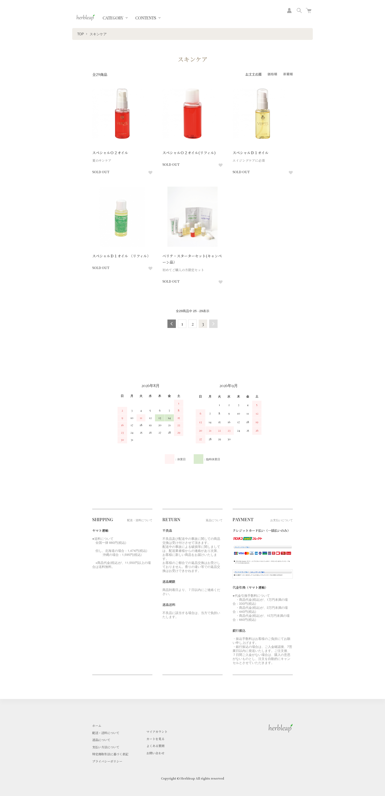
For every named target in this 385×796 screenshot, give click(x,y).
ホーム (96, 725)
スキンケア (98, 33)
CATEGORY (113, 17)
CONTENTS (145, 17)
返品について (101, 740)
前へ (171, 324)
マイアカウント (156, 731)
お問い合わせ (155, 753)
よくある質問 (155, 746)
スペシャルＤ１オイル (250, 152)
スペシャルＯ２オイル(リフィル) (189, 152)
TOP (80, 33)
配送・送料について (105, 733)
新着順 (288, 74)
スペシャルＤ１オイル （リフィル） (121, 255)
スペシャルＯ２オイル (110, 152)
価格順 (272, 74)
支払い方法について (105, 747)
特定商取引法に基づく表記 (110, 754)
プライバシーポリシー (107, 761)
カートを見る (155, 739)
